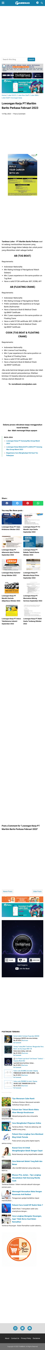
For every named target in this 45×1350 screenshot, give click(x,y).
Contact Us (15, 1338)
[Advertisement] (22, 32)
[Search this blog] (41, 3)
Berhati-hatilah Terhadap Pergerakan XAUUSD (26, 1036)
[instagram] (15, 1328)
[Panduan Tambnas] (22, 71)
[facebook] (7, 503)
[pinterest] (27, 503)
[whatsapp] (38, 503)
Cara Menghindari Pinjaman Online (26, 1123)
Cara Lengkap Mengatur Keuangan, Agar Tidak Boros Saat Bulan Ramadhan (27, 1219)
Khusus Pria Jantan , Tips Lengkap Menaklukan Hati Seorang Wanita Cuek (26, 1178)
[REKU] (22, 92)
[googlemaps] (22, 1328)
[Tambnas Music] (22, 78)
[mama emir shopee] (22, 902)
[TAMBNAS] (22, 3)
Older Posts (37, 891)
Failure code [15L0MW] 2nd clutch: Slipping (26, 1071)
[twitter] (17, 503)
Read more (25, 1040)
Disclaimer (36, 1338)
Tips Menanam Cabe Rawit (23, 1098)
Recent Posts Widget (7, 1092)
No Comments (17, 1043)
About (7, 1338)
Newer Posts (7, 891)
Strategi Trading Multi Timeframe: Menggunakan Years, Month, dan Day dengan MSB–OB (29, 1047)
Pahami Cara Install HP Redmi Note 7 (27, 1205)
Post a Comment (19, 114)
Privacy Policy (26, 1338)
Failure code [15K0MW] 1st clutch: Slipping (25, 1081)
